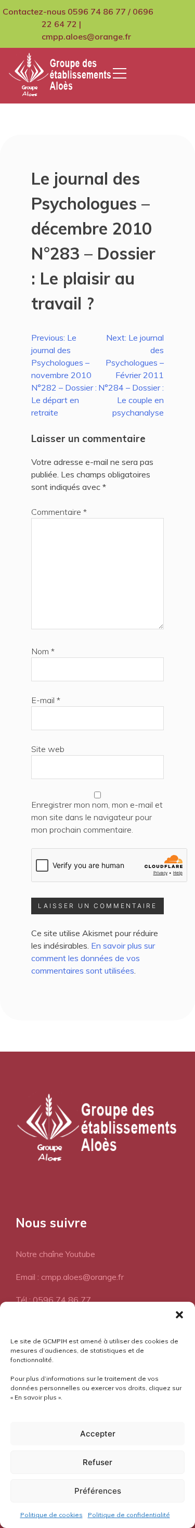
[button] (179, 1315)
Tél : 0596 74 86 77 (53, 1299)
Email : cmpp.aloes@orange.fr (70, 1277)
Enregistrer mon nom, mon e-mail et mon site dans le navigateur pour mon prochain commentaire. (97, 817)
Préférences (97, 1491)
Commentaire (59, 512)
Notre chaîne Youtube (55, 1254)
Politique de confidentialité (129, 1515)
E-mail (45, 700)
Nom (43, 651)
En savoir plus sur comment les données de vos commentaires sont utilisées (93, 958)
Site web (47, 749)
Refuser (97, 1462)
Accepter (97, 1434)
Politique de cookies (51, 1515)
